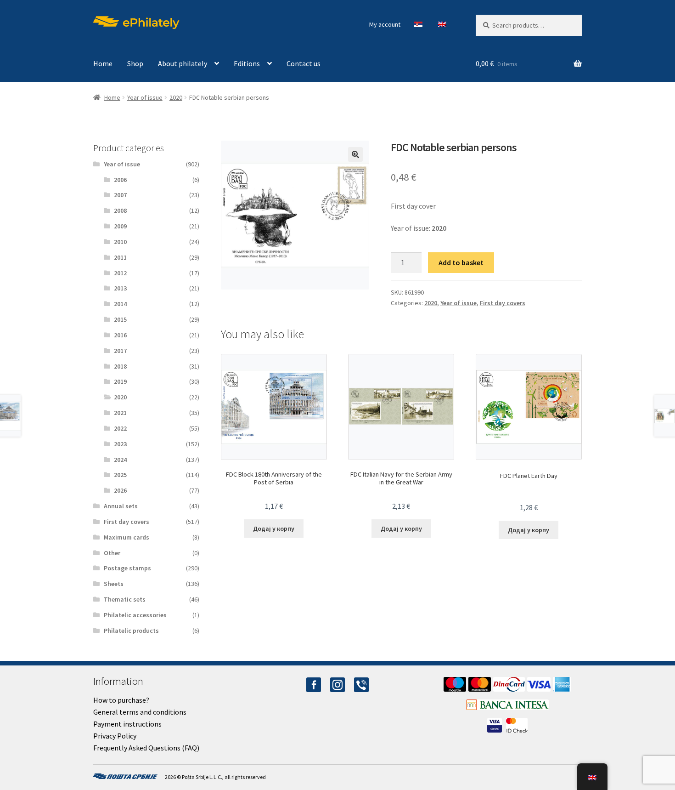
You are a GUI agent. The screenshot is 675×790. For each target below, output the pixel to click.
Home (102, 63)
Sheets (114, 584)
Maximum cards (126, 537)
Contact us (304, 63)
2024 (120, 459)
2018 (120, 366)
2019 (120, 381)
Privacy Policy (114, 735)
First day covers (502, 303)
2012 (120, 273)
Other (112, 553)
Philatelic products (131, 630)
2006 (120, 180)
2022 (120, 428)
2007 (120, 195)
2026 (120, 490)
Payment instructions (127, 723)
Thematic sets (125, 599)
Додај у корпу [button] (273, 528)
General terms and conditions (139, 711)
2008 (120, 210)
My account (384, 24)
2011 (120, 257)
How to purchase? (121, 700)
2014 (120, 304)
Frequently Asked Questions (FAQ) (146, 747)
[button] (355, 154)
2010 (120, 242)
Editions (247, 63)
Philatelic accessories (135, 615)
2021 (120, 413)
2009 (120, 226)
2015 (120, 319)
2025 (120, 475)
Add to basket (461, 262)
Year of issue (145, 97)
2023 (120, 444)
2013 (120, 288)
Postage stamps (127, 568)
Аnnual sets (121, 506)
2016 (120, 335)
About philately (182, 63)
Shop (135, 63)
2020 (175, 97)
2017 (120, 351)
